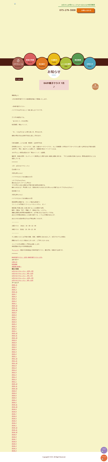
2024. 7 (14, 294)
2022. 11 (14, 335)
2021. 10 (14, 363)
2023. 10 (14, 310)
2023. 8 (14, 315)
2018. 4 (14, 446)
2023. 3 (14, 326)
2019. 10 (14, 407)
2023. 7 (14, 317)
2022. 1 (14, 356)
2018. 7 (14, 439)
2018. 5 (14, 444)
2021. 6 (14, 370)
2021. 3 (14, 377)
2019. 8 (14, 411)
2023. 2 (14, 328)
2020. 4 (14, 400)
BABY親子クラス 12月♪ (20, 257)
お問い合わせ (88, 10)
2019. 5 (14, 418)
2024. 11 (14, 292)
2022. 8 (14, 342)
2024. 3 (14, 299)
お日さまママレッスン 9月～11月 (22, 273)
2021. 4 (14, 375)
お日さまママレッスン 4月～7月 (22, 275)
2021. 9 (14, 365)
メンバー (16, 250)
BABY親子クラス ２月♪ (35, 257)
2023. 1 (14, 331)
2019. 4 (14, 421)
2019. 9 (14, 409)
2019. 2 (14, 423)
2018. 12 (14, 427)
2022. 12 (14, 333)
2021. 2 (14, 379)
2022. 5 (14, 347)
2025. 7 (14, 287)
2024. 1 (14, 303)
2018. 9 (14, 434)
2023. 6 (14, 319)
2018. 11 (14, 430)
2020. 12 (14, 384)
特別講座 (14, 264)
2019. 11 (14, 404)
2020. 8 (14, 393)
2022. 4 (14, 349)
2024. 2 (14, 301)
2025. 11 (14, 285)
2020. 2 (14, 402)
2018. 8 (14, 437)
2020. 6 (14, 395)
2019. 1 (14, 425)
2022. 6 (14, 345)
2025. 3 (14, 289)
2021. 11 (14, 361)
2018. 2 (14, 450)
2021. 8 (14, 368)
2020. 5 (14, 397)
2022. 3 (14, 352)
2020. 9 (14, 391)
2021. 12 (14, 358)
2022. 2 (14, 354)
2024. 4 (14, 296)
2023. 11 (14, 308)
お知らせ (20, 79)
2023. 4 (14, 324)
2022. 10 (14, 338)
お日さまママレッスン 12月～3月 (22, 271)
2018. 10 (14, 432)
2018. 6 (14, 441)
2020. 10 (14, 388)
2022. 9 (14, 340)
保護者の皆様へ (16, 266)
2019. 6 (14, 416)
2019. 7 (14, 414)
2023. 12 (14, 305)
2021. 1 (14, 381)
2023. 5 (14, 322)
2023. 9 (14, 312)
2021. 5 (14, 372)
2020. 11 (14, 386)
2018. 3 (14, 448)
